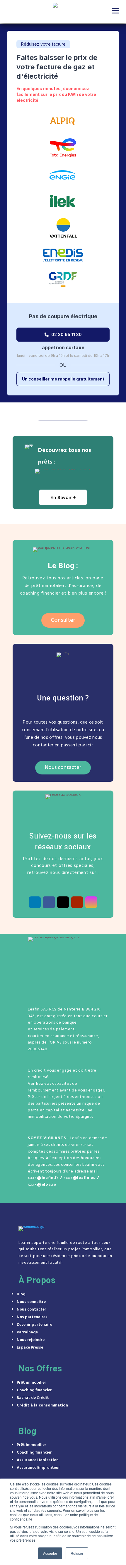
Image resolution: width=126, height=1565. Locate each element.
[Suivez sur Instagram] (91, 902)
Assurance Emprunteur (38, 1467)
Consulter (63, 620)
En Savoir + (63, 497)
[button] (115, 10)
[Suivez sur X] (63, 902)
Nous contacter (63, 767)
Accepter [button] (50, 1553)
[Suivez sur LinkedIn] (35, 902)
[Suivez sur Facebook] (49, 902)
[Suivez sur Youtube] (77, 902)
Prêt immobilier (31, 1382)
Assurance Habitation (38, 1460)
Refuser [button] (77, 1553)
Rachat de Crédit (33, 1397)
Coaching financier (34, 1390)
